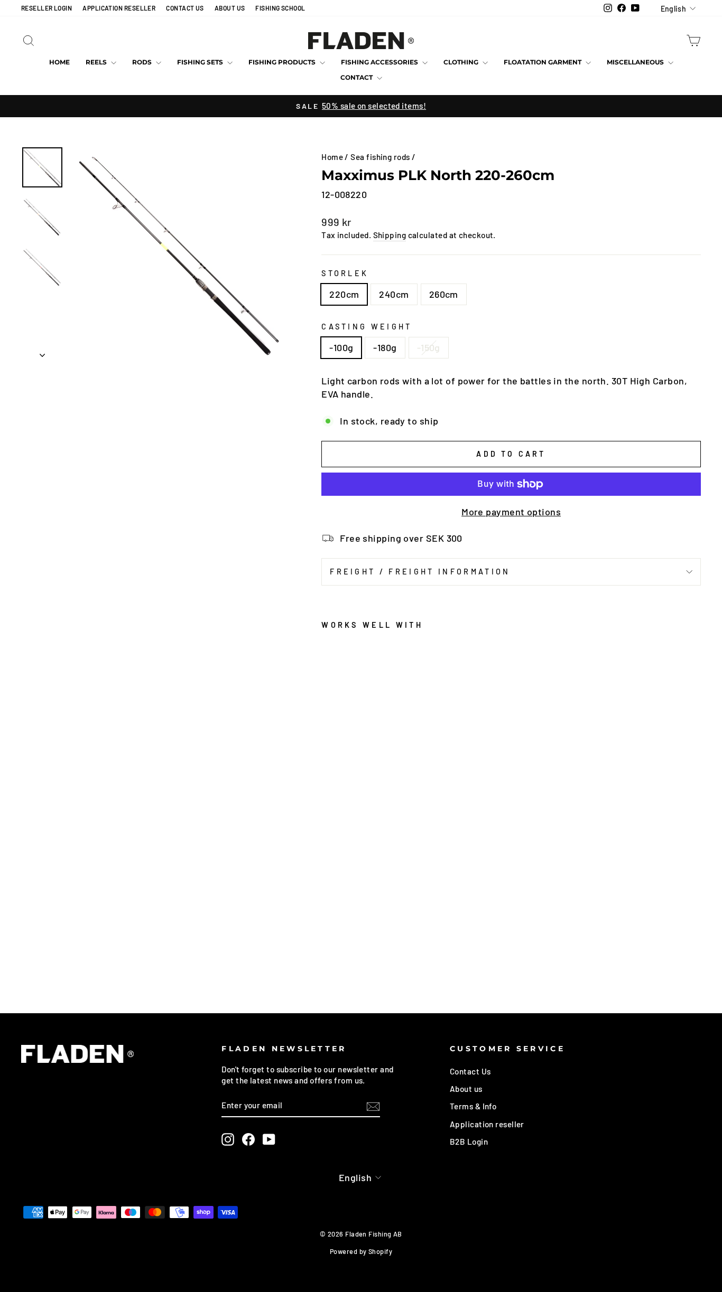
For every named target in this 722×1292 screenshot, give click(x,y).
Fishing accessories (380, 62)
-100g (341, 347)
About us (466, 1088)
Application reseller (487, 1124)
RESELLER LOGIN (46, 8)
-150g (428, 347)
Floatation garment (543, 62)
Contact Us (470, 1071)
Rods (142, 62)
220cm (344, 294)
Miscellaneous (636, 62)
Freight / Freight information (420, 571)
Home (59, 62)
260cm (443, 294)
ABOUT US (230, 8)
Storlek (344, 273)
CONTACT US (185, 8)
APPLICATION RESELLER (118, 8)
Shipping (389, 235)
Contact (357, 77)
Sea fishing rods (380, 157)
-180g (384, 347)
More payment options (511, 511)
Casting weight (366, 326)
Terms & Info (473, 1106)
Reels (97, 62)
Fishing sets (201, 62)
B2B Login (469, 1141)
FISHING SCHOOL (280, 8)
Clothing (461, 62)
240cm (394, 294)
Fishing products (282, 62)
